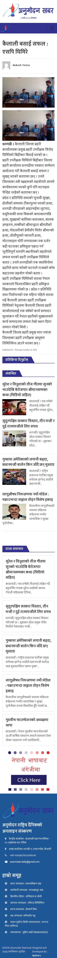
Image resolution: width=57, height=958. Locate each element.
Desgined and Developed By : (40, 952)
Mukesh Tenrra (21, 65)
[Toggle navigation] (52, 28)
